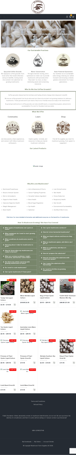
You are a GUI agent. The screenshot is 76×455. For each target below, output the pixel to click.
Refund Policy (38, 404)
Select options (14, 304)
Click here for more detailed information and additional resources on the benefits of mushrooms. (38, 217)
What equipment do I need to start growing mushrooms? (20, 234)
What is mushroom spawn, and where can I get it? (58, 242)
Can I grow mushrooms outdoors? (54, 228)
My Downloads (27, 442)
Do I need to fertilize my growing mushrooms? (54, 269)
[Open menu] (73, 17)
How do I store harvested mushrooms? (56, 232)
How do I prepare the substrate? (54, 253)
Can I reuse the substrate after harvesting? (54, 264)
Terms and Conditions (38, 401)
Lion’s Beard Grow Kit (8, 385)
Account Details (48, 442)
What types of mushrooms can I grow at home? (19, 228)
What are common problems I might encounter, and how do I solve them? (18, 256)
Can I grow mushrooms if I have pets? (18, 272)
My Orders (37, 442)
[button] (19, 228)
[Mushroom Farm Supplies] (38, 7)
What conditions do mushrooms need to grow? (19, 239)
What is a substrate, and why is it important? (54, 248)
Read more (34, 362)
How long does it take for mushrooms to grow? (19, 245)
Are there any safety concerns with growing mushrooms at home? (17, 262)
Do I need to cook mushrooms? (16, 267)
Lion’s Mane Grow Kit (27, 385)
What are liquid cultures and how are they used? (57, 237)
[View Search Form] (38, 17)
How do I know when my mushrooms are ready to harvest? (19, 251)
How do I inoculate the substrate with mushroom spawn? (56, 258)
